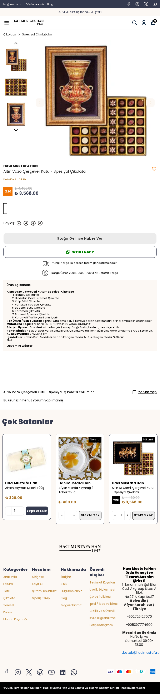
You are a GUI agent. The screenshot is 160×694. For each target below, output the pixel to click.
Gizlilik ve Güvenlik (102, 611)
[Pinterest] (40, 672)
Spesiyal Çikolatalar (37, 34)
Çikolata (9, 34)
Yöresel (8, 605)
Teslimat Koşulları (102, 582)
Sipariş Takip (41, 598)
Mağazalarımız (12, 4)
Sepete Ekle (37, 511)
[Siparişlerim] (143, 22)
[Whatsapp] (74, 672)
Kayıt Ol (37, 584)
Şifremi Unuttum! (44, 591)
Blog (50, 4)
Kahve (7, 612)
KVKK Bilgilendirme (103, 618)
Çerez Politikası (100, 597)
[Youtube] (51, 672)
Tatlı (6, 591)
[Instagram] (18, 672)
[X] (29, 672)
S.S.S (64, 584)
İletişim (66, 577)
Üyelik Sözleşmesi (102, 589)
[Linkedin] (63, 672)
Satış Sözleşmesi (101, 625)
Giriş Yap (38, 577)
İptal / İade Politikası (104, 604)
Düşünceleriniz (35, 4)
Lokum (8, 584)
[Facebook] (6, 672)
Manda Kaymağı (15, 619)
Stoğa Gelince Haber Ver (80, 238)
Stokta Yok (90, 515)
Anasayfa (10, 577)
